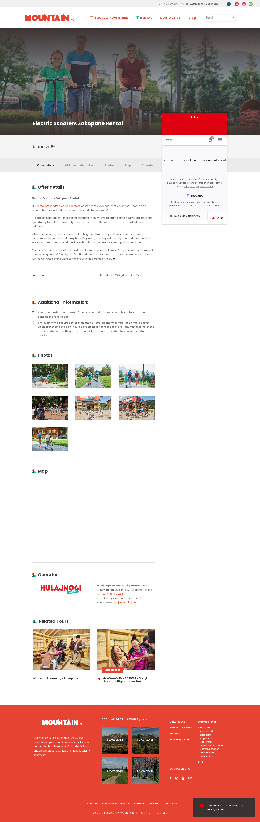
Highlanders (207, 756)
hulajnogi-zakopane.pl (126, 602)
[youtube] (237, 4)
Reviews (153, 803)
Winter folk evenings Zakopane (55, 678)
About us (92, 803)
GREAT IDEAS (177, 722)
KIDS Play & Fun (179, 739)
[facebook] (229, 4)
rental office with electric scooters (58, 206)
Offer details (45, 165)
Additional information (79, 165)
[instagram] (244, 4)
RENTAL (146, 18)
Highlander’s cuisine (211, 745)
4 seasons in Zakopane (207, 733)
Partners (139, 803)
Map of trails (207, 738)
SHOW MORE (115, 740)
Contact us (170, 803)
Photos (109, 165)
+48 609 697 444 (173, 3)
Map (128, 165)
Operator (147, 165)
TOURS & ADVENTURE (111, 18)
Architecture (207, 752)
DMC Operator (207, 722)
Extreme (174, 733)
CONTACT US (170, 18)
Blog (192, 18)
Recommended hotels (116, 803)
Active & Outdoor (180, 727)
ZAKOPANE (204, 727)
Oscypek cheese (209, 749)
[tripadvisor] (250, 4)
